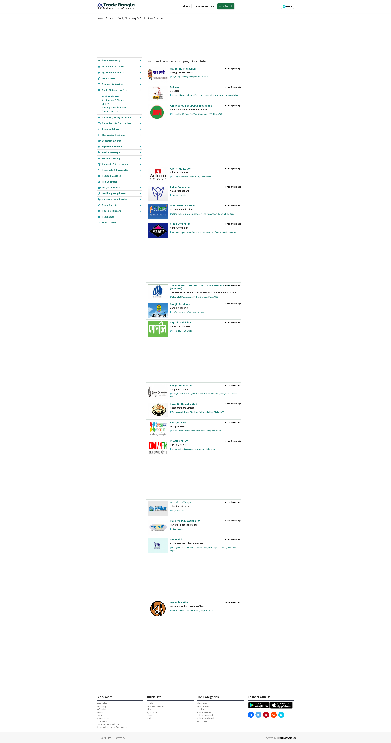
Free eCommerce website (108, 724)
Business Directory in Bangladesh (112, 727)
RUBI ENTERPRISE (180, 224)
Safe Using (101, 709)
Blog (149, 709)
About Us (100, 712)
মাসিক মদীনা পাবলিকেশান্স (180, 502)
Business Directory (204, 6)
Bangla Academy (180, 304)
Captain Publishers (181, 322)
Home (100, 18)
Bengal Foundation (181, 385)
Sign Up (150, 715)
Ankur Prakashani (180, 187)
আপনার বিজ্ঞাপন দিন (226, 6)
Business (110, 18)
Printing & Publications (113, 107)
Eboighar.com (178, 422)
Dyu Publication (179, 602)
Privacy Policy (103, 718)
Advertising (101, 706)
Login (289, 6)
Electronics (202, 703)
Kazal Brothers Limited (183, 404)
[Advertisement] (171, 35)
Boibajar (175, 87)
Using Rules (102, 703)
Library (105, 103)
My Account (152, 712)
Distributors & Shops (112, 100)
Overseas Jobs (203, 721)
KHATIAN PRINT (179, 441)
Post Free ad (102, 721)
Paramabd (176, 539)
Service (200, 709)
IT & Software (203, 706)
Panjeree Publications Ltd (185, 521)
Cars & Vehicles (204, 712)
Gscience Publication (182, 205)
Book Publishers (110, 96)
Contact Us (101, 715)
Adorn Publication (180, 168)
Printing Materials (110, 111)
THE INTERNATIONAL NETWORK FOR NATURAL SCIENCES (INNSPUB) (202, 287)
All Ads (186, 6)
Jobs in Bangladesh (205, 718)
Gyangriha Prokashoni (183, 68)
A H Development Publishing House (191, 105)
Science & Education (206, 715)
